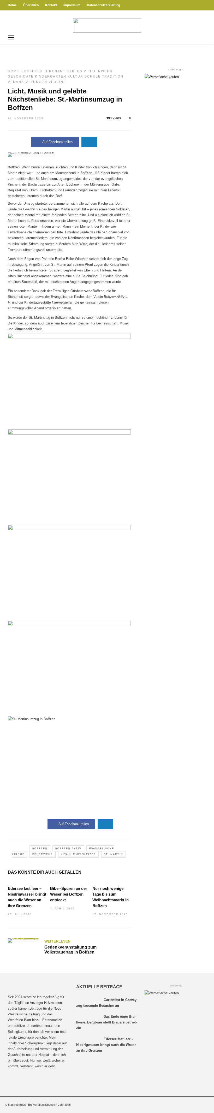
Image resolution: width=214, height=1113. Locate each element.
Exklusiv (76, 71)
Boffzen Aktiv (68, 848)
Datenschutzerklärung (103, 5)
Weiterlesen (57, 941)
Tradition (112, 76)
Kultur (75, 76)
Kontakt (51, 5)
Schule (93, 76)
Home (12, 5)
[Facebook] (12, 1079)
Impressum (71, 5)
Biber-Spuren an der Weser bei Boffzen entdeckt (68, 894)
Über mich (31, 5)
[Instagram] (204, 5)
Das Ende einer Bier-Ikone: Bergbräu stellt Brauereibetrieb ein (106, 1022)
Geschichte (21, 76)
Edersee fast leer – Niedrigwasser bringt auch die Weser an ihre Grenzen (106, 1044)
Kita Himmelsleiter (78, 854)
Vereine (57, 82)
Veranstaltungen (27, 82)
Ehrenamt (55, 71)
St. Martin (113, 854)
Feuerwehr (100, 71)
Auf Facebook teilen (57, 142)
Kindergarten (50, 76)
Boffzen (33, 71)
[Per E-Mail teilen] (89, 142)
